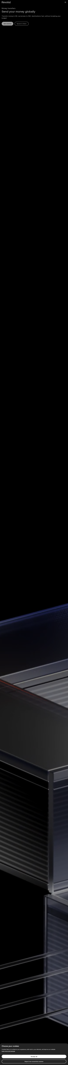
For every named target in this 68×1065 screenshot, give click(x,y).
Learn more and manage (8, 1051)
